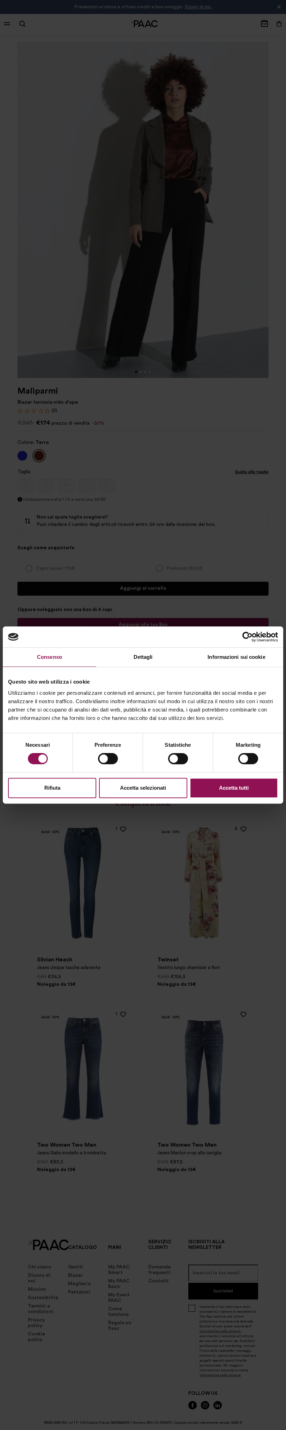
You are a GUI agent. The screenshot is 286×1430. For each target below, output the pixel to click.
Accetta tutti (234, 788)
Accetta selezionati (143, 788)
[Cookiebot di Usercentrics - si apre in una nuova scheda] (247, 637)
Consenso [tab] (49, 657)
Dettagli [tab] (143, 657)
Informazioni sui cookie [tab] (236, 657)
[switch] (108, 758)
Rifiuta (52, 788)
